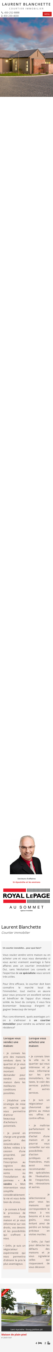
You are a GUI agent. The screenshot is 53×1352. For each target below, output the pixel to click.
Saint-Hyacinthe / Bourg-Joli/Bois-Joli (26, 1329)
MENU (47, 14)
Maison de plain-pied (13, 1334)
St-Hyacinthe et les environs (26, 882)
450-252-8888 (11, 12)
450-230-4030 (11, 15)
